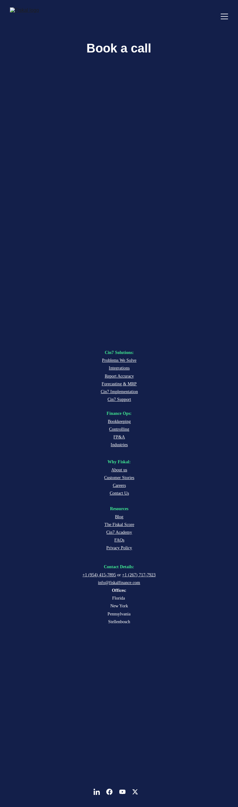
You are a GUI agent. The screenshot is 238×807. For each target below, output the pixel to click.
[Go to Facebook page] (112, 792)
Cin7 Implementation (119, 391)
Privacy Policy (119, 548)
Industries (119, 444)
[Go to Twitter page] (135, 792)
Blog (119, 517)
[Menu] (224, 16)
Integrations (119, 368)
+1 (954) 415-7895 (99, 575)
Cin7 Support (119, 399)
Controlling (119, 429)
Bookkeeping (119, 421)
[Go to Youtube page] (125, 792)
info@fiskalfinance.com (119, 582)
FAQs (119, 540)
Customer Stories (119, 477)
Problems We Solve (119, 360)
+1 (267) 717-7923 (139, 575)
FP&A (119, 437)
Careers (119, 485)
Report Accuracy (119, 376)
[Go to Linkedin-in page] (100, 792)
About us (119, 470)
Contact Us (119, 493)
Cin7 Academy (119, 532)
